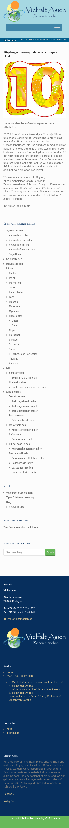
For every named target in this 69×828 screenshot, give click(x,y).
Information (48, 39)
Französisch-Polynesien (24, 354)
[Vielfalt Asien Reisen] (34, 11)
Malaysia (13, 301)
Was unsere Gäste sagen (19, 492)
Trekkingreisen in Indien (24, 401)
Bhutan (12, 273)
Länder (10, 268)
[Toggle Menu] (57, 27)
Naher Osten (15, 316)
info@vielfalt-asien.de (19, 619)
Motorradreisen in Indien (25, 429)
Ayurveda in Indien (18, 235)
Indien (12, 278)
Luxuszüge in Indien (22, 467)
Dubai (15, 320)
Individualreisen (14, 263)
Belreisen (61, 39)
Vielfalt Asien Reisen (31, 39)
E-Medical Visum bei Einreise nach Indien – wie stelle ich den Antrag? (36, 683)
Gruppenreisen (14, 259)
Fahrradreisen (16, 415)
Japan (12, 287)
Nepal (12, 330)
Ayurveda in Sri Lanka (20, 240)
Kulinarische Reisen (19, 444)
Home (9, 672)
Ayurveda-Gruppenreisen (22, 249)
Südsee (13, 349)
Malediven (14, 306)
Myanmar (14, 311)
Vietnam (13, 363)
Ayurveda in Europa (19, 244)
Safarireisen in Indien (23, 439)
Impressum (13, 732)
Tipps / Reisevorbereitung (20, 497)
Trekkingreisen (17, 396)
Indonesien (15, 282)
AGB (9, 729)
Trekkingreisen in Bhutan (25, 410)
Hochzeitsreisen (17, 382)
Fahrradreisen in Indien (24, 420)
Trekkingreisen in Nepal (24, 406)
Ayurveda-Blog (16, 507)
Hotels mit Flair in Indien (24, 472)
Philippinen (14, 335)
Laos (11, 297)
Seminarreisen (16, 373)
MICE (9, 368)
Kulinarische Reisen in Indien (27, 448)
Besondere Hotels (18, 453)
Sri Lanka (14, 344)
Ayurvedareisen (14, 230)
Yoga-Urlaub (15, 254)
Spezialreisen (13, 391)
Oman (15, 325)
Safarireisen (15, 434)
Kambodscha (16, 292)
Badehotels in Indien (22, 463)
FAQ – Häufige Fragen (19, 676)
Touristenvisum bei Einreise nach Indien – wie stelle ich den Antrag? (36, 690)
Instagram (9, 801)
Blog (8, 502)
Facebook (9, 794)
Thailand (13, 358)
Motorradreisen (17, 425)
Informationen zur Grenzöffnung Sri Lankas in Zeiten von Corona (35, 698)
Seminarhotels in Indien (24, 377)
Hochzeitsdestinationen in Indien (29, 387)
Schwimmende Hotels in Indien (28, 458)
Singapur (13, 339)
